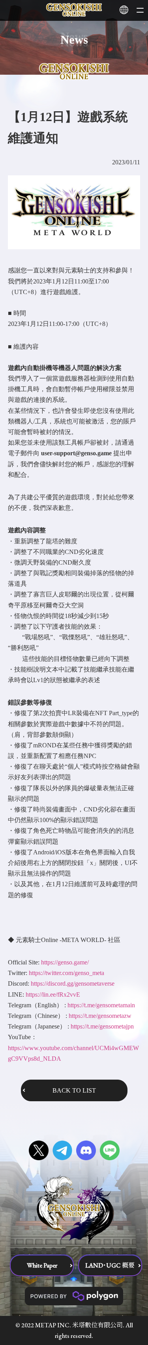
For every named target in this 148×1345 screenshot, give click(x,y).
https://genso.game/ (65, 962)
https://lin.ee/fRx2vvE (53, 994)
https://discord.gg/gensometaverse (72, 983)
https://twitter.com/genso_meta (66, 973)
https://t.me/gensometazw (100, 1015)
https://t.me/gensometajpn (102, 1026)
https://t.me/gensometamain (101, 1005)
